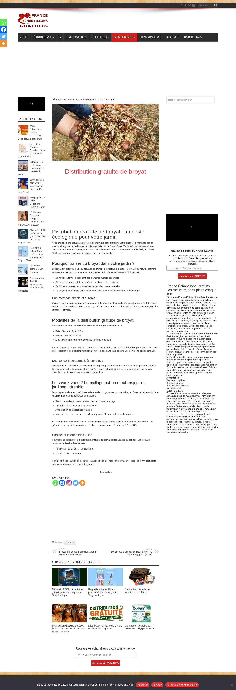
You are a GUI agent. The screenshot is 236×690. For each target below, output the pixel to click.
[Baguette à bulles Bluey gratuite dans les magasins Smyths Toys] (105, 585)
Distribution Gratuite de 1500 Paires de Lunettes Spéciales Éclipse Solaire (68, 628)
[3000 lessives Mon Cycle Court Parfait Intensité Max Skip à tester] (23, 188)
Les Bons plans (193, 37)
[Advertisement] (118, 72)
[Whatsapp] (55, 483)
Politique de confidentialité (182, 684)
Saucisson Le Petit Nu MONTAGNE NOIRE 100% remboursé (31, 284)
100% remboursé (150, 37)
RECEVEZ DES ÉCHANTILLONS (192, 250)
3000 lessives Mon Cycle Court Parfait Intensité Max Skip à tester (31, 186)
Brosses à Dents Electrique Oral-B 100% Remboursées (77, 552)
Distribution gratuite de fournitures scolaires (137, 591)
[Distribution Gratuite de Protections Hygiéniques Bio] (142, 621)
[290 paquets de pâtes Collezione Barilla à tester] (23, 205)
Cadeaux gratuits (124, 37)
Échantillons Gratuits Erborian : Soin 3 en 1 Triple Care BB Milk (31, 150)
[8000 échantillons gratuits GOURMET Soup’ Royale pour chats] (23, 134)
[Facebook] (185, 5)
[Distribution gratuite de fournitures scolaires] (142, 585)
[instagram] (193, 5)
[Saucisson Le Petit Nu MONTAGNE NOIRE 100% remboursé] (23, 286)
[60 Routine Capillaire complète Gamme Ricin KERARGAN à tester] (23, 220)
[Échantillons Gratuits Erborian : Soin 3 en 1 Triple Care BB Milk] (23, 152)
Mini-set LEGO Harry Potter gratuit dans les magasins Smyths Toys (67, 592)
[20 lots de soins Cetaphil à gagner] (23, 274)
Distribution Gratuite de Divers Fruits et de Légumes (105, 627)
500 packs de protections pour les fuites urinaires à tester (31, 168)
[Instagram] (69, 483)
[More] (82, 483)
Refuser (157, 684)
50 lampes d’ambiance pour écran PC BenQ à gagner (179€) (131, 552)
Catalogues (172, 37)
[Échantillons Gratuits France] (33, 26)
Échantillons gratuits (47, 37)
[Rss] (181, 5)
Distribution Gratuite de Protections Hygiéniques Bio (140, 627)
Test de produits (76, 37)
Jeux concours (100, 37)
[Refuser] (231, 685)
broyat (80, 246)
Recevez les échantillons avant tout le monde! (106, 648)
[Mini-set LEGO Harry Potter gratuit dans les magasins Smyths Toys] (69, 585)
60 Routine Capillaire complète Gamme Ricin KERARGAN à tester (31, 218)
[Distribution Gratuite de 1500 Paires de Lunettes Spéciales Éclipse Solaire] (69, 621)
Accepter (143, 684)
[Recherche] (215, 5)
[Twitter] (189, 5)
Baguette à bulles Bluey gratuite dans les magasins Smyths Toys (103, 592)
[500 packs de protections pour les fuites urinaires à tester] (23, 170)
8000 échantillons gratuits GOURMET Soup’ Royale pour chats (30, 132)
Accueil (24, 37)
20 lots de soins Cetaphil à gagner (37, 268)
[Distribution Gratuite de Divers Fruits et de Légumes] (105, 621)
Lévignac (69, 542)
